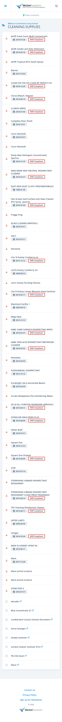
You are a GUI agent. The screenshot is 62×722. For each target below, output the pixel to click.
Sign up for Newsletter (31, 699)
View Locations (32, 15)
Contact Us (29, 690)
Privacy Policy (29, 695)
